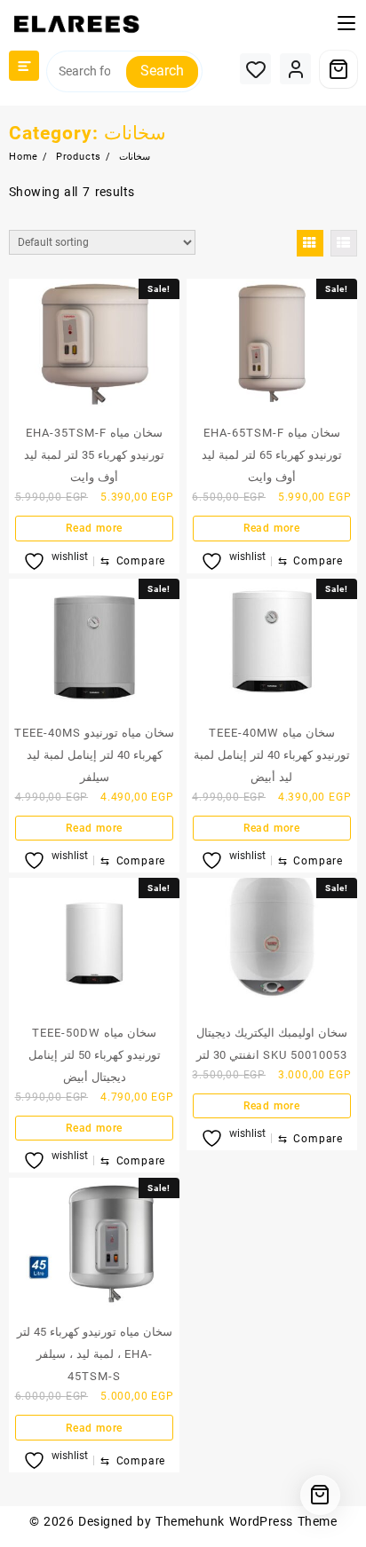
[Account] (295, 68)
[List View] (343, 243)
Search (162, 70)
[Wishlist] (255, 68)
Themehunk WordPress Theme (246, 1521)
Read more (94, 528)
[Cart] (338, 69)
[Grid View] (310, 243)
